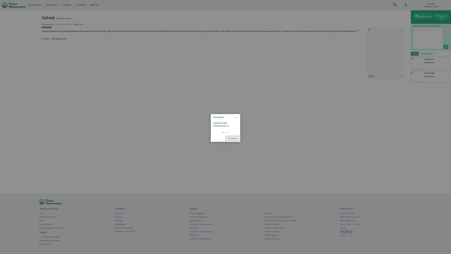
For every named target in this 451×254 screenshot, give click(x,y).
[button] (223, 132)
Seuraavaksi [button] (232, 138)
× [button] (236, 117)
